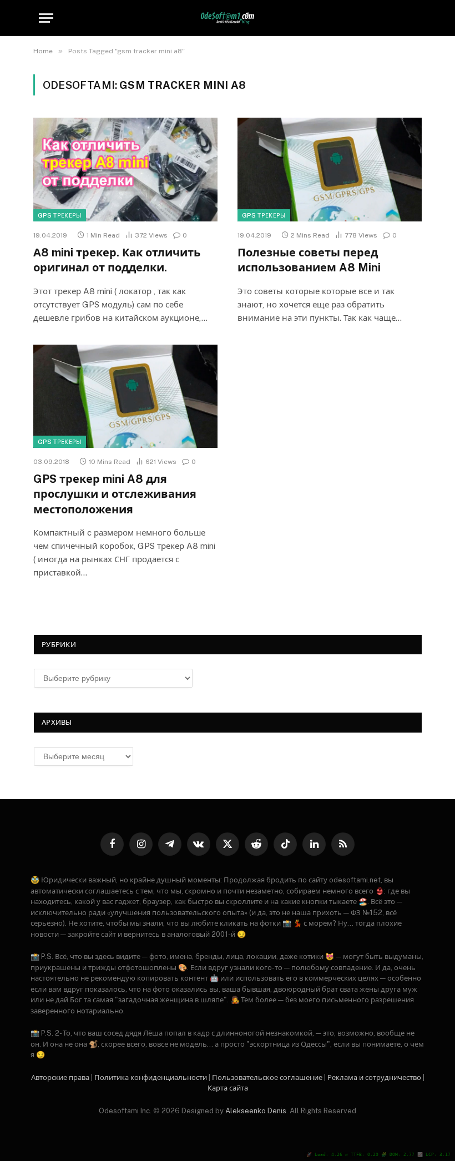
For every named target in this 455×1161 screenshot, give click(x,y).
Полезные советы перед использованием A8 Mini (309, 260)
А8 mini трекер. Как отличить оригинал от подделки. (116, 260)
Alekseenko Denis (255, 1111)
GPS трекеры (60, 215)
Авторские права (60, 1077)
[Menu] (46, 18)
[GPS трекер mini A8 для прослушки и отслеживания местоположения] (125, 396)
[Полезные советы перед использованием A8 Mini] (329, 169)
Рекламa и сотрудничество (374, 1077)
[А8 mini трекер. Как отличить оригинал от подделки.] (125, 169)
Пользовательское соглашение (267, 1077)
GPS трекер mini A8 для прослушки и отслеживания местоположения (114, 494)
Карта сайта (228, 1088)
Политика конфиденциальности (150, 1077)
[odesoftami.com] (227, 18)
